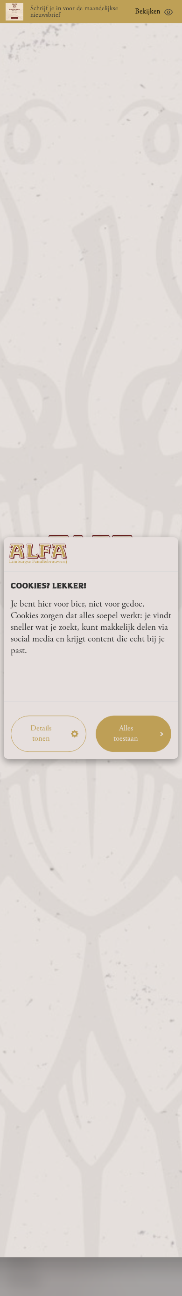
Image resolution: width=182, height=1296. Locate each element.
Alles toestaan (125, 733)
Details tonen (40, 733)
